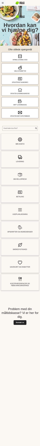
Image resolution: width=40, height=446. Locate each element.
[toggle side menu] (2, 3)
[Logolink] (20, 17)
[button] (36, 128)
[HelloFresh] (20, 2)
